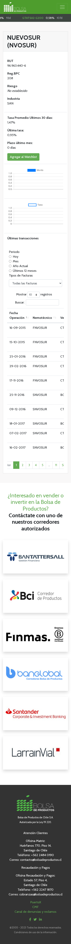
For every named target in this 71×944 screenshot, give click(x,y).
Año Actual (20, 266)
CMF (35, 907)
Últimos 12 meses (24, 271)
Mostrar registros (34, 294)
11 (56, 465)
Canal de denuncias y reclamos (35, 912)
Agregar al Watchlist (23, 157)
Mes (16, 261)
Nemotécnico (42, 318)
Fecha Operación (16, 315)
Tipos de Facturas (21, 275)
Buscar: (19, 302)
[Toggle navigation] (62, 7)
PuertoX (35, 902)
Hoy (15, 256)
